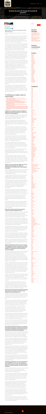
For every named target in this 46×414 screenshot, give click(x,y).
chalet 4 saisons (33, 146)
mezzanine (32, 231)
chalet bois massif (33, 148)
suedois (32, 266)
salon (32, 255)
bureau (32, 130)
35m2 (32, 102)
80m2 (32, 107)
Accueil (17, 14)
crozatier (32, 173)
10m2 (32, 89)
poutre (32, 248)
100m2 (32, 88)
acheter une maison (33, 114)
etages (32, 180)
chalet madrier (33, 153)
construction (32, 169)
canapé (32, 135)
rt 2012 (32, 252)
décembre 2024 (33, 70)
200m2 (32, 96)
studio (32, 265)
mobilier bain (32, 233)
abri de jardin (32, 110)
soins (32, 260)
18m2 (32, 95)
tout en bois (32, 271)
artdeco (32, 117)
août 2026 (32, 54)
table (32, 267)
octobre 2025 (33, 62)
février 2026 (32, 59)
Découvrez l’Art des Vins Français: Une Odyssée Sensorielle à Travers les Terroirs (35, 35)
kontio (32, 205)
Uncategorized (7, 27)
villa (31, 277)
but (31, 131)
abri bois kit (32, 109)
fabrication (32, 181)
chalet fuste (32, 152)
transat (32, 272)
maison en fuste (33, 221)
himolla (32, 198)
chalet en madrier (33, 151)
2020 (32, 98)
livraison (32, 209)
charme (32, 160)
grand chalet (32, 193)
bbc (31, 123)
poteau (32, 246)
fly (31, 189)
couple (32, 172)
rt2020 (32, 254)
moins (32, 234)
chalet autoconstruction (34, 147)
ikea (31, 202)
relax (32, 250)
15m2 (32, 94)
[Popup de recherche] (41, 3)
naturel (32, 237)
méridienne (32, 230)
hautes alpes (32, 197)
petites (32, 242)
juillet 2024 (32, 74)
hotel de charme (33, 201)
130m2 (32, 92)
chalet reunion (33, 155)
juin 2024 (32, 75)
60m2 (32, 105)
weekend (32, 281)
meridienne (32, 229)
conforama (32, 163)
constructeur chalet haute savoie (35, 164)
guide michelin (33, 194)
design (32, 176)
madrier (32, 213)
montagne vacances (33, 236)
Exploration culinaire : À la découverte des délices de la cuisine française (35, 37)
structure (32, 264)
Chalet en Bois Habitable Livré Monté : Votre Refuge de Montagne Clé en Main (35, 40)
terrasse (32, 269)
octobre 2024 (33, 72)
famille (32, 182)
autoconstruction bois (33, 119)
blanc (32, 125)
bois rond (32, 128)
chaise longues (33, 144)
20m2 (32, 99)
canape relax (32, 140)
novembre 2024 (33, 71)
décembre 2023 (33, 80)
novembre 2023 (33, 81)
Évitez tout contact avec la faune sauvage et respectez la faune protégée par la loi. (15, 101)
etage (32, 179)
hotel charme (32, 200)
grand (32, 192)
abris (32, 111)
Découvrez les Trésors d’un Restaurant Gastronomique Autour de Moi (35, 33)
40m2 (32, 103)
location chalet (33, 210)
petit (31, 240)
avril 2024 (32, 77)
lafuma (32, 206)
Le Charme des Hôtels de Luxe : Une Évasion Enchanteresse (35, 39)
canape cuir (32, 138)
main (31, 215)
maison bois (32, 218)
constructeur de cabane (34, 165)
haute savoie (32, 196)
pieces (32, 244)
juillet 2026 (32, 55)
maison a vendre (33, 217)
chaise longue (32, 143)
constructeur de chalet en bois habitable (34, 166)
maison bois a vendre (33, 219)
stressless (32, 263)
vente (32, 276)
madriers (32, 214)
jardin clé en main (33, 204)
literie (32, 208)
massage (32, 227)
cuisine (32, 175)
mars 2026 (32, 58)
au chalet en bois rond (33, 118)
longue (32, 211)
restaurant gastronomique (34, 251)
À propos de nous (33, 3)
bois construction (33, 127)
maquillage (32, 225)
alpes (32, 115)
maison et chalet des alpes (34, 223)
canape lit (32, 139)
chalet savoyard (33, 156)
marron (32, 226)
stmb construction (33, 262)
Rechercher (32, 23)
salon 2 (32, 256)
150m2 (32, 93)
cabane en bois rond (33, 132)
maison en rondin (33, 222)
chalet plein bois (33, 154)
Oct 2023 (6, 24)
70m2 (32, 106)
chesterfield (32, 161)
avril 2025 (32, 67)
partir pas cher (33, 239)
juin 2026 (32, 56)
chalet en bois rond (33, 150)
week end (32, 280)
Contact (38, 3)
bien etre (32, 124)
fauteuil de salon (33, 185)
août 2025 (32, 64)
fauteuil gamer (33, 186)
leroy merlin (32, 207)
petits (32, 243)
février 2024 (32, 78)
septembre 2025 (33, 63)
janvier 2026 (32, 60)
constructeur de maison (34, 167)
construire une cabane (33, 171)
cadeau (32, 134)
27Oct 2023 (8, 25)
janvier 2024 (32, 79)
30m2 (32, 101)
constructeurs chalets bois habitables (35, 168)
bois (31, 126)
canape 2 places (33, 136)
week (32, 279)
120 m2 (32, 90)
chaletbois (32, 157)
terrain (32, 268)
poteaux (32, 247)
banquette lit (32, 122)
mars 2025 (32, 68)
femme (32, 188)
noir (31, 238)
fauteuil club (32, 184)
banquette (32, 121)
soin (31, 259)
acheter (32, 113)
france (32, 190)
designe (32, 177)
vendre (32, 275)
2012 (32, 97)
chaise (32, 142)
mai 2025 (32, 66)
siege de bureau (33, 258)
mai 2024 (32, 76)
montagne (32, 235)
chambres (32, 159)
